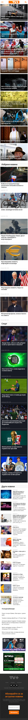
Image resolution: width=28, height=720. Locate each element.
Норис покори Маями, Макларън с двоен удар (14, 614)
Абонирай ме (14, 712)
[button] (25, 2)
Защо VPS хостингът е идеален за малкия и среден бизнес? (18, 493)
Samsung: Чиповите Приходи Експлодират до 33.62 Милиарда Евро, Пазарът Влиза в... (14, 104)
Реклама (13, 682)
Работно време (17, 562)
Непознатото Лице (18, 574)
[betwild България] (14, 661)
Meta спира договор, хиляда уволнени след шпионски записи (14, 87)
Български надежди (18, 597)
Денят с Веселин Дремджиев (17, 540)
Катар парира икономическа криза (13, 141)
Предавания (15, 501)
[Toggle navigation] (2, 2)
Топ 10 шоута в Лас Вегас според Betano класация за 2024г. (19, 505)
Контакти (19, 682)
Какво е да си (16, 585)
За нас (7, 682)
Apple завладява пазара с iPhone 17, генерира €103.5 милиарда (12, 70)
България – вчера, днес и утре (19, 551)
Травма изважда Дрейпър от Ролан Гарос (14, 618)
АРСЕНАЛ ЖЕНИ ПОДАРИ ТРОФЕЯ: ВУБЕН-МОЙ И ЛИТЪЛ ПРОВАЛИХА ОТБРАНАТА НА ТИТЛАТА (12, 51)
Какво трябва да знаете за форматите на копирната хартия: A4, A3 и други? (19, 516)
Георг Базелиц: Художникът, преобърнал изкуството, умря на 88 (13, 157)
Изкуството (16, 527)
